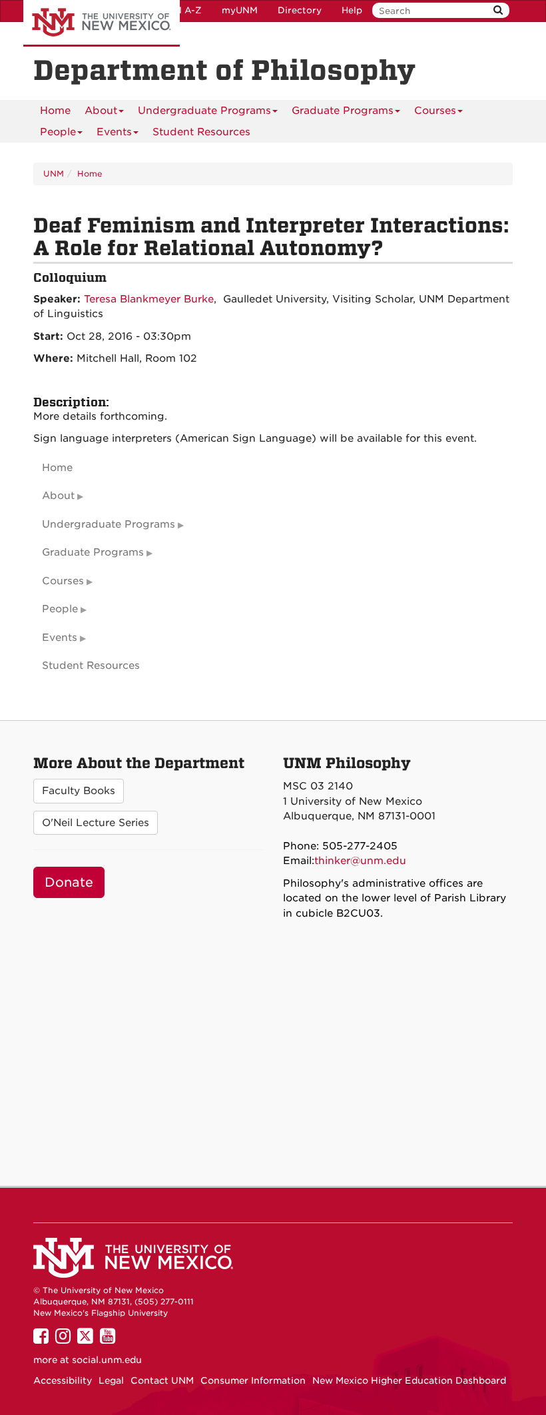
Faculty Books (78, 791)
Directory (300, 10)
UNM (53, 174)
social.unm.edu (107, 1359)
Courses (435, 111)
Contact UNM (162, 1380)
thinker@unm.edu (360, 861)
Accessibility (62, 1380)
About (101, 111)
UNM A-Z (181, 10)
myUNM (240, 10)
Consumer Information (253, 1380)
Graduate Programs (343, 111)
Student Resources (201, 132)
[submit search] (498, 10)
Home (55, 111)
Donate (69, 882)
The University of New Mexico (101, 23)
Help (352, 10)
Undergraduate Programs (204, 111)
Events (114, 132)
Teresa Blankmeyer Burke (149, 299)
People (58, 132)
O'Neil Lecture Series (95, 823)
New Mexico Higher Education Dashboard (409, 1380)
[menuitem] (55, 110)
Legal (111, 1380)
